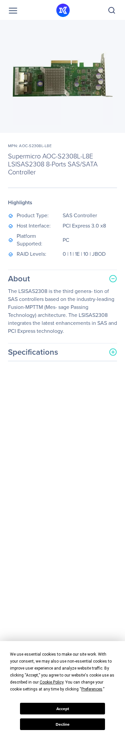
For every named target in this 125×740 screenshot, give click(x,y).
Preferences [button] (91, 689)
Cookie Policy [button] (51, 682)
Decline (63, 724)
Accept (62, 709)
